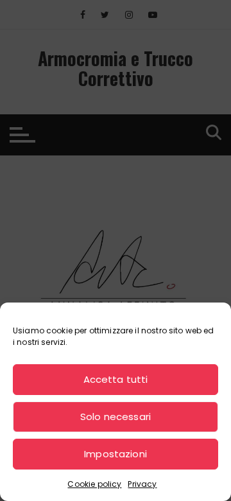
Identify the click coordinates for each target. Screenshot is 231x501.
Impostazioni (115, 454)
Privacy (142, 484)
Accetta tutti (115, 379)
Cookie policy (94, 484)
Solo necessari (115, 416)
